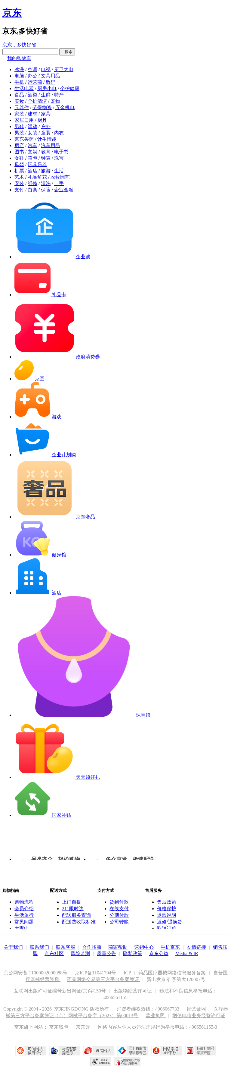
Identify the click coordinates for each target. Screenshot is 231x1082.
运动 (32, 126)
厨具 (42, 120)
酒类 (32, 94)
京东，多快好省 (19, 44)
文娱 (32, 151)
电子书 (61, 151)
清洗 (46, 183)
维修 (32, 183)
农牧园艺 (60, 177)
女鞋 (19, 158)
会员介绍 (24, 908)
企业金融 (63, 189)
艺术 (19, 177)
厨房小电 (47, 88)
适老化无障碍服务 (100, 1061)
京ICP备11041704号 (96, 972)
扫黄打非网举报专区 (200, 1050)
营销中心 (144, 947)
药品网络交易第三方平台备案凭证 (103, 979)
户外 (46, 126)
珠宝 (59, 158)
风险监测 (80, 953)
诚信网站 (98, 1050)
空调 (32, 69)
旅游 (46, 170)
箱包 (32, 158)
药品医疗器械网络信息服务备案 (172, 972)
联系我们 (39, 947)
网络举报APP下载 (166, 1050)
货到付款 (119, 901)
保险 (46, 189)
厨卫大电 (63, 69)
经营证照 (197, 1008)
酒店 (32, 170)
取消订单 (166, 928)
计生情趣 (47, 139)
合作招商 (91, 947)
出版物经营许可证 (133, 990)
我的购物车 (19, 58)
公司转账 (119, 921)
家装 (19, 113)
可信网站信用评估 (30, 1050)
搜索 (67, 51)
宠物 (55, 101)
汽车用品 (50, 145)
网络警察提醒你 (64, 1050)
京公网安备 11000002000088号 (36, 972)
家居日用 (24, 120)
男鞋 (19, 126)
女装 (32, 132)
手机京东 (170, 947)
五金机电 (65, 107)
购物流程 (24, 901)
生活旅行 (24, 915)
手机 (19, 82)
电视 (46, 69)
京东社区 (54, 953)
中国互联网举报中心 (132, 1050)
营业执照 (156, 1015)
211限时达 (73, 908)
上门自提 (71, 901)
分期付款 (119, 915)
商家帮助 (118, 947)
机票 (19, 170)
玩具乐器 (37, 164)
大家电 (21, 928)
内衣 (59, 132)
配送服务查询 (76, 915)
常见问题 (24, 921)
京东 (12, 12)
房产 (19, 145)
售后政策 (166, 901)
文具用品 (50, 75)
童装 (46, 132)
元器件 (21, 107)
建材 (32, 113)
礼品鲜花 (37, 177)
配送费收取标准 (79, 921)
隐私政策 (132, 953)
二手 (59, 183)
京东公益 (158, 953)
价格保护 (166, 908)
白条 (32, 189)
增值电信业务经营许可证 (198, 1015)
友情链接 (196, 947)
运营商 (35, 82)
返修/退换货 (169, 921)
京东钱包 (59, 1027)
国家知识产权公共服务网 (127, 1061)
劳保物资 (42, 107)
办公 (32, 75)
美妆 (19, 101)
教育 (46, 151)
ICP (128, 972)
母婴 (19, 164)
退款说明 (166, 915)
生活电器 (24, 88)
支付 (19, 189)
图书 (19, 151)
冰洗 (19, 69)
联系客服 (65, 947)
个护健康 (69, 88)
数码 (50, 82)
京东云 (83, 1027)
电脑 (19, 75)
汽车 (32, 145)
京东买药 (24, 139)
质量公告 (106, 953)
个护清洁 (37, 101)
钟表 (46, 158)
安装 (19, 183)
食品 (19, 94)
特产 (59, 94)
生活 (59, 170)
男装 (19, 132)
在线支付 (119, 908)
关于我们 (13, 947)
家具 (46, 113)
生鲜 (46, 94)
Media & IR (186, 953)
